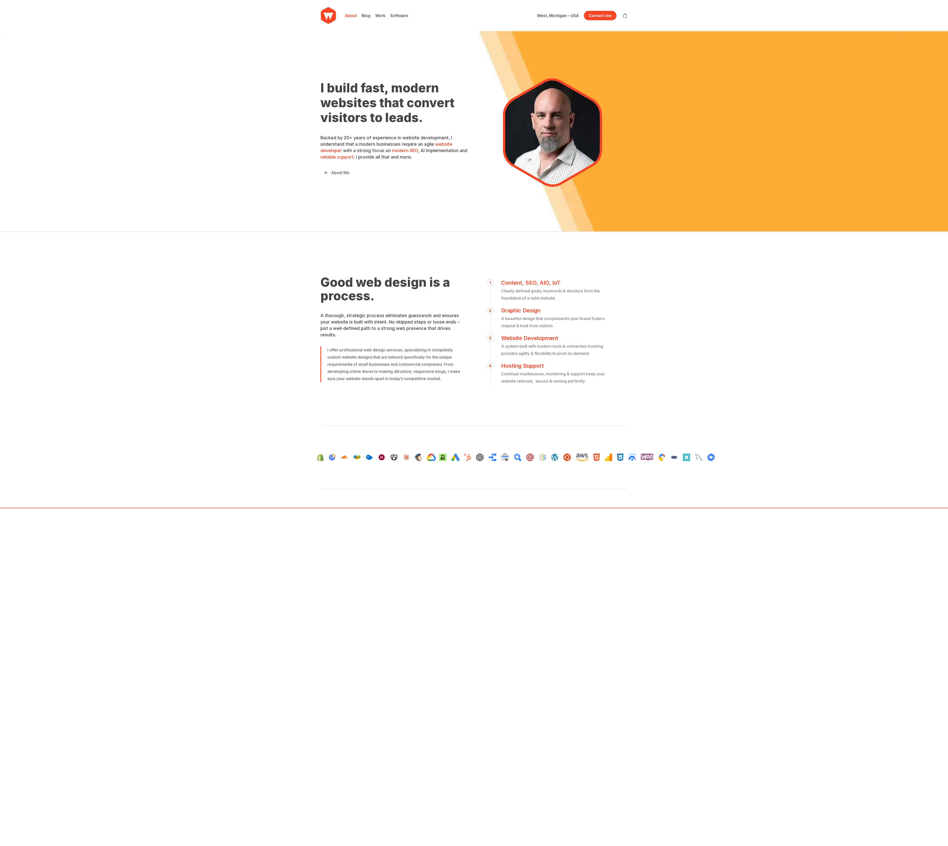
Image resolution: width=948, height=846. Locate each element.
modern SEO (405, 150)
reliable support (337, 157)
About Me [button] (340, 172)
